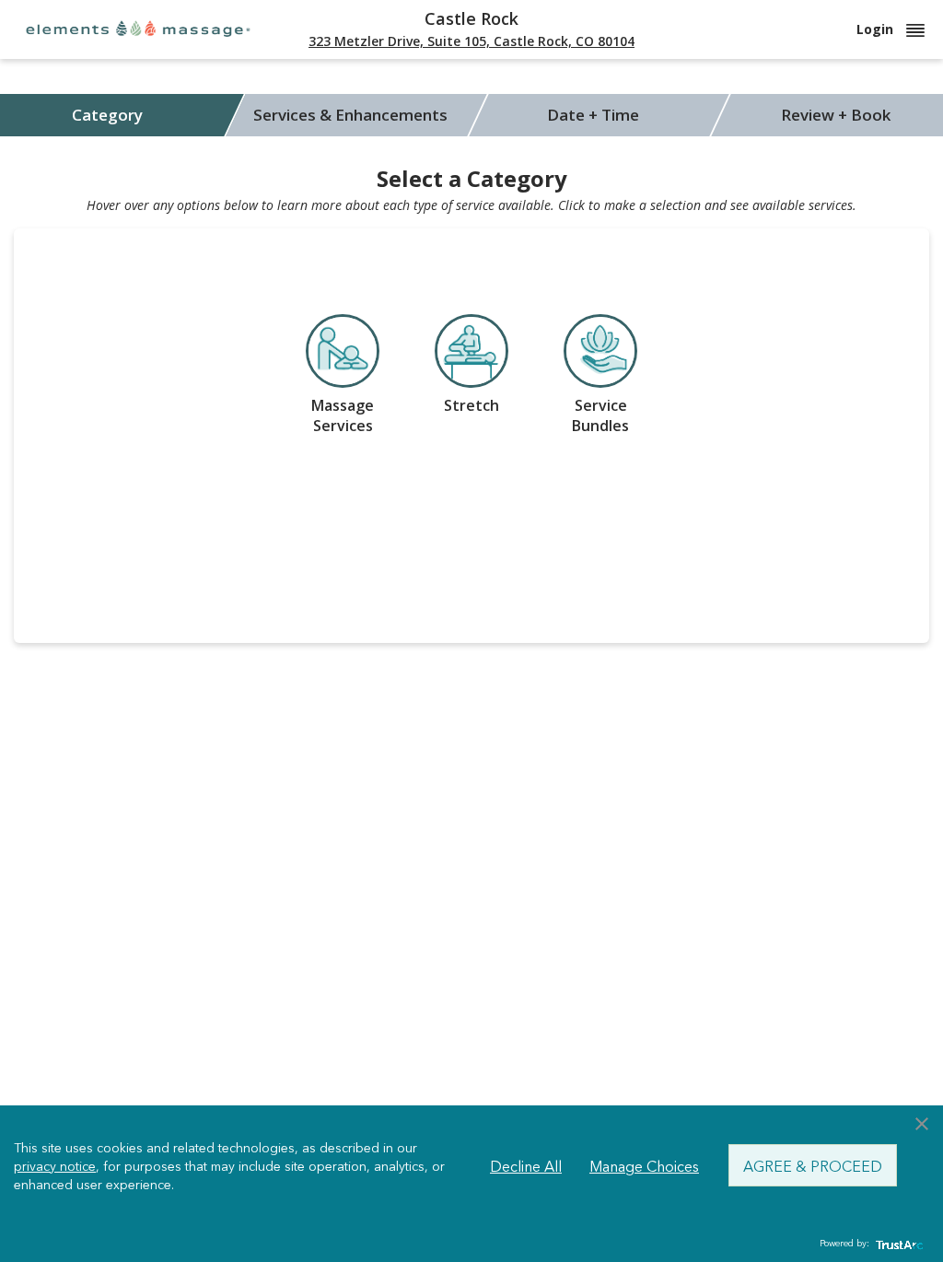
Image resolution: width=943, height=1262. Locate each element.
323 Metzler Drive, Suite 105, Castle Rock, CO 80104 (471, 41)
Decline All (526, 1165)
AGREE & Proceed (812, 1165)
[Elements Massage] (138, 28)
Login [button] (876, 29)
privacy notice (55, 1165)
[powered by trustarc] (897, 1244)
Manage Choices (644, 1165)
